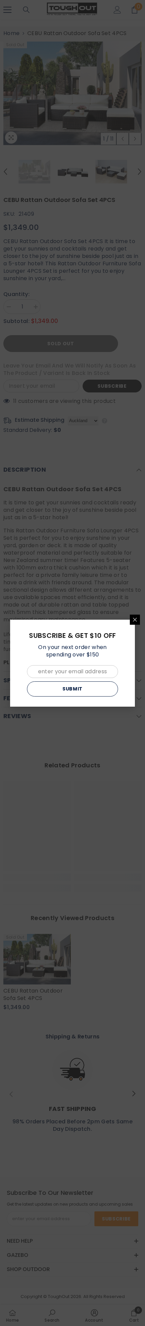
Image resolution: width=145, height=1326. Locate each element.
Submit (72, 688)
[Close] (135, 620)
